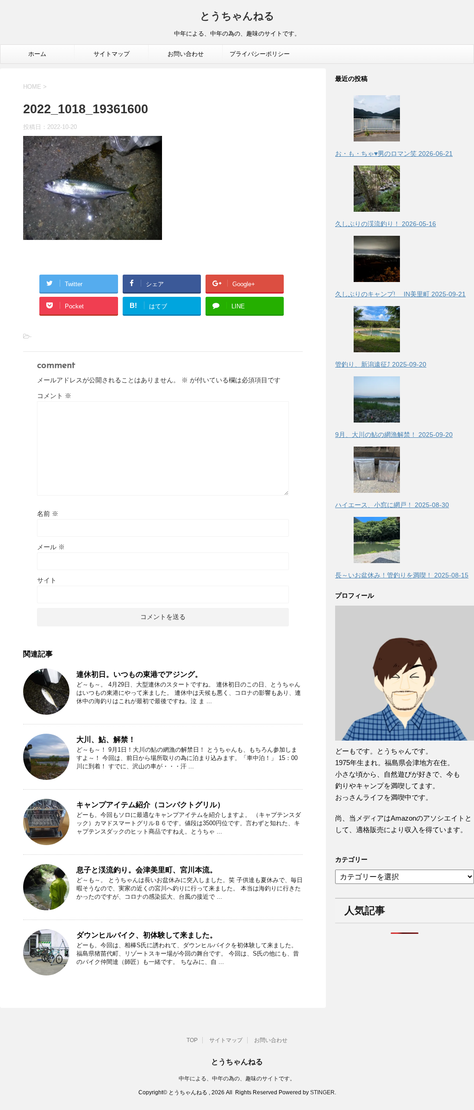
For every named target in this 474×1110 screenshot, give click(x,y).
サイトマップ (112, 53)
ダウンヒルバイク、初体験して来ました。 (146, 935)
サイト (46, 580)
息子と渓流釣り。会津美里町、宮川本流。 (146, 870)
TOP (192, 1040)
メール (51, 547)
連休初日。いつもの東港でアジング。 (139, 674)
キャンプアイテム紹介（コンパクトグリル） (150, 805)
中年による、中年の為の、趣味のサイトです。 (237, 1078)
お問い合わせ (186, 53)
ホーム (37, 53)
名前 (47, 513)
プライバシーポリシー (260, 53)
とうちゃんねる (237, 17)
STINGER (322, 1092)
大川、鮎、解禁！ (106, 739)
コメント (54, 395)
